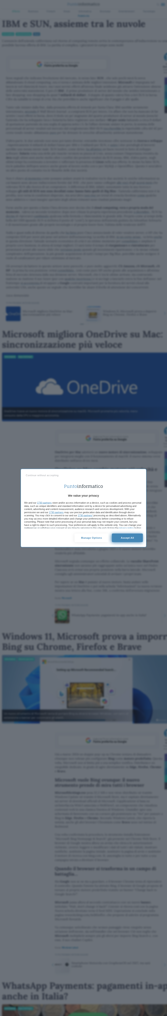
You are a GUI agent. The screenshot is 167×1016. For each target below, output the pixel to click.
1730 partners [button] (44, 502)
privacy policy (126, 528)
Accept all (127, 537)
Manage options (91, 537)
